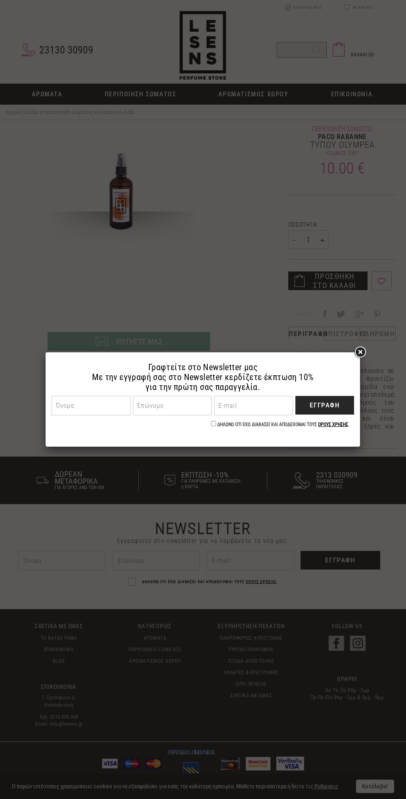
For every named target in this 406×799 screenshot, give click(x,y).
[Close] (360, 352)
